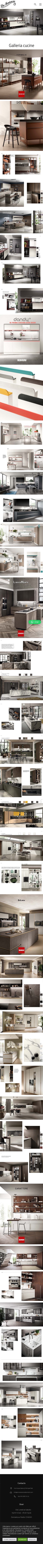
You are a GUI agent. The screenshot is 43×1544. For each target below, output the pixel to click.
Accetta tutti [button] (22, 1539)
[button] (34, 622)
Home (18, 27)
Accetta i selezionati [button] (9, 1539)
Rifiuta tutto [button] (32, 1539)
